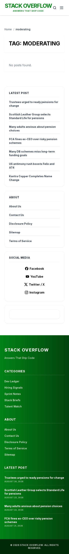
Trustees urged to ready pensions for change (33, 103)
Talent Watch (13, 406)
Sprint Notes (12, 393)
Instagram (36, 292)
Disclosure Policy (20, 223)
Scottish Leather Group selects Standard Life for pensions (30, 116)
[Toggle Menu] (62, 8)
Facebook (37, 268)
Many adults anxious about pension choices (32, 128)
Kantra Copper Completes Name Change (30, 178)
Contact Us (16, 215)
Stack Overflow (28, 5)
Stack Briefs (12, 400)
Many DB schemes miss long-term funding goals (32, 153)
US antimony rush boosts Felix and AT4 (31, 165)
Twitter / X (37, 284)
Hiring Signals (13, 387)
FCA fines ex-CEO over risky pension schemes (33, 141)
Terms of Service (20, 241)
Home (8, 29)
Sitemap (14, 232)
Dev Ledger (11, 381)
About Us (15, 206)
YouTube (36, 276)
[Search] (54, 7)
